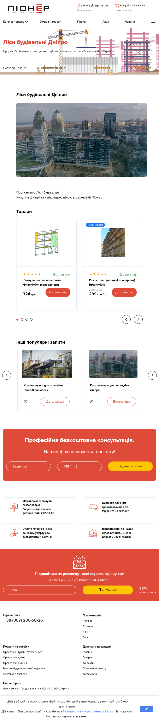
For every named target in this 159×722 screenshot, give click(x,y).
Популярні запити (15, 68)
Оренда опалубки (14, 657)
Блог (85, 637)
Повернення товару (94, 668)
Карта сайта (90, 674)
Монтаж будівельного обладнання (24, 668)
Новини (87, 621)
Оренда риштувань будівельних (22, 652)
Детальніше (58, 292)
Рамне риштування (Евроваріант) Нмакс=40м (112, 282)
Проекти (88, 626)
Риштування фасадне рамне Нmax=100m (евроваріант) (42, 282)
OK (146, 709)
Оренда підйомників (15, 663)
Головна (88, 652)
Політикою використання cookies (88, 711)
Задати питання (130, 466)
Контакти (88, 663)
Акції (86, 632)
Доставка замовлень (15, 674)
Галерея (88, 657)
